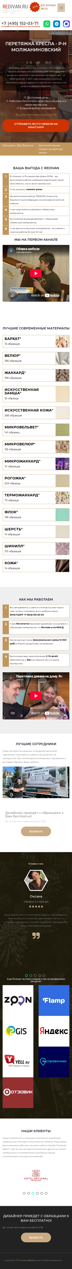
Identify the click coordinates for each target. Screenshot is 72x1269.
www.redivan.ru (29, 1260)
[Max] (66, 23)
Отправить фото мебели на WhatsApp (36, 125)
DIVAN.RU (15, 6)
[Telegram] (56, 23)
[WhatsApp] (46, 23)
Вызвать (36, 831)
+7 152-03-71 (20, 23)
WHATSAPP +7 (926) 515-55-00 (27, 614)
